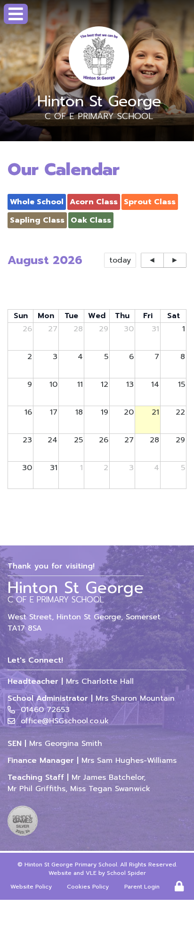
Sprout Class (150, 202)
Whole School (37, 202)
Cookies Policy (88, 886)
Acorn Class (94, 202)
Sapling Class (37, 220)
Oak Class (91, 220)
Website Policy (31, 886)
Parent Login (142, 886)
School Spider (126, 873)
